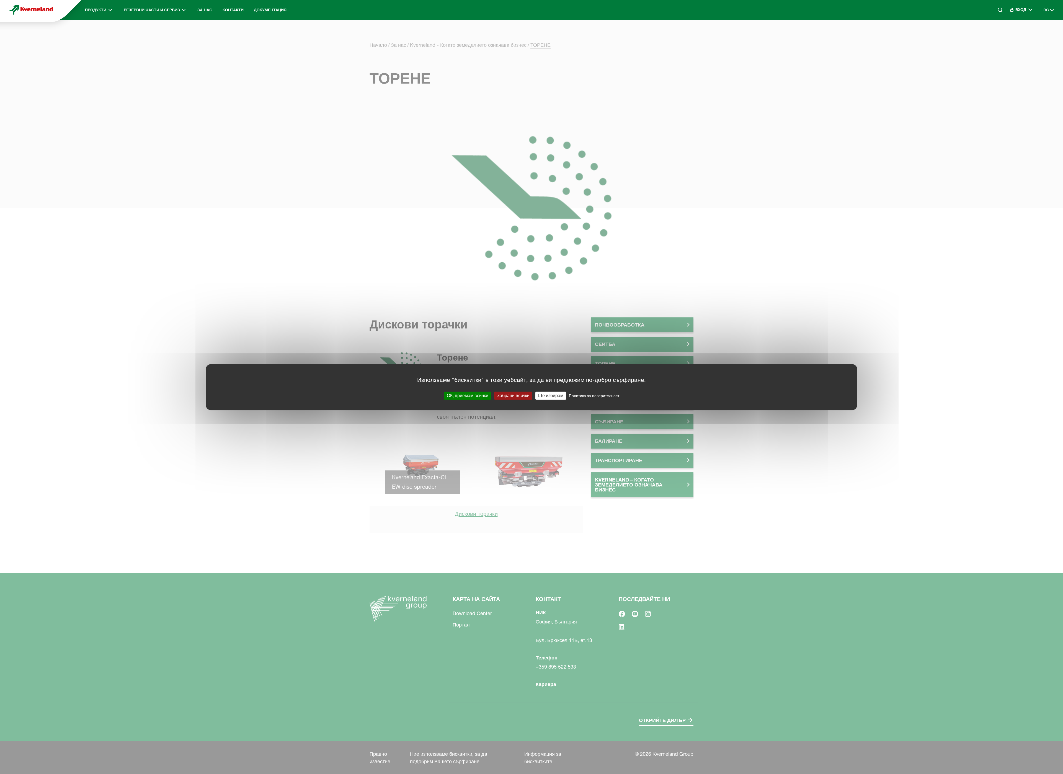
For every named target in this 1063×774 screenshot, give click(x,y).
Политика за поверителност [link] (594, 395)
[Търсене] (996, 33)
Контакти (233, 9)
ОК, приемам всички (467, 395)
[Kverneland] (31, 10)
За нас (204, 9)
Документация (270, 9)
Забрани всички (513, 395)
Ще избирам (550, 395)
